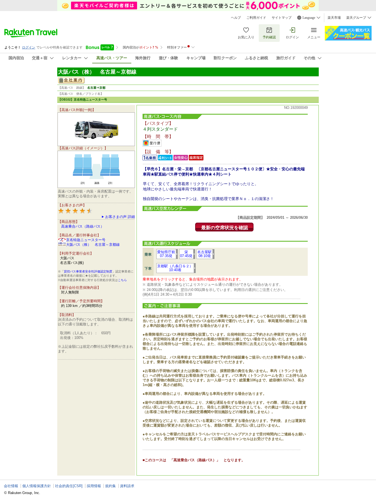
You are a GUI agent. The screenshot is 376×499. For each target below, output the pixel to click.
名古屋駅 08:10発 (204, 254)
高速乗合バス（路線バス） (82, 226)
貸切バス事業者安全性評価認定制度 (88, 271)
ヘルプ (236, 18)
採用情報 (94, 486)
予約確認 (269, 37)
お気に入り (246, 37)
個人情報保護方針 (36, 486)
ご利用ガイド (256, 18)
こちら (122, 280)
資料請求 (127, 486)
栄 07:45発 (186, 254)
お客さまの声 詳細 (120, 217)
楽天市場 (334, 18)
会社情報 (11, 486)
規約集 (110, 486)
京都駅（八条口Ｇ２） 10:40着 (175, 268)
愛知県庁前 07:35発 (166, 254)
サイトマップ (281, 18)
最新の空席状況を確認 (224, 227)
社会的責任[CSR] (69, 486)
